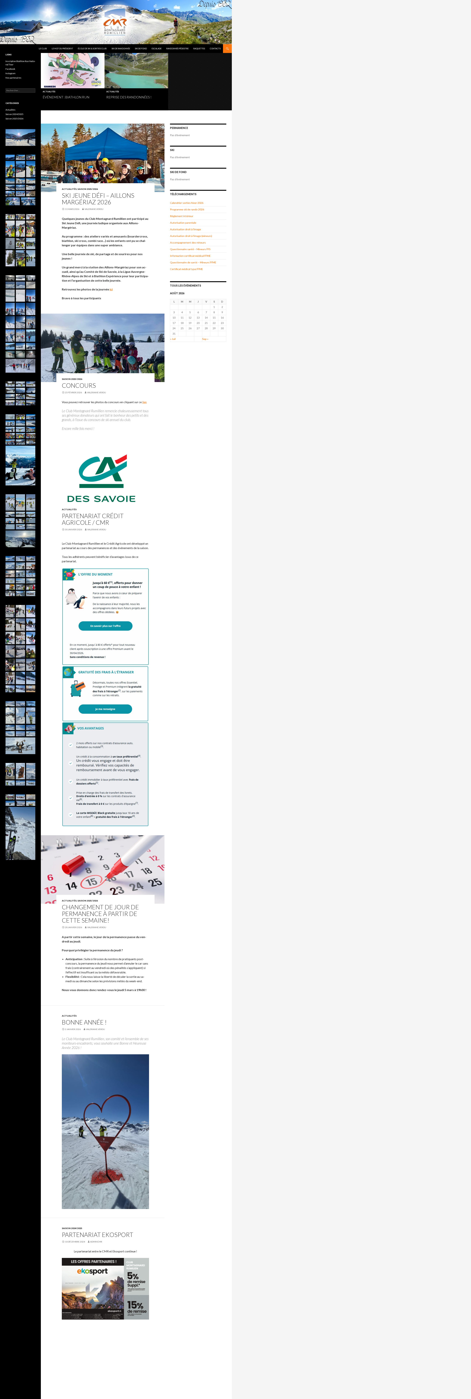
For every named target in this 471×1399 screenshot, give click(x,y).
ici (111, 289)
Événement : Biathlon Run (66, 97)
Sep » (205, 338)
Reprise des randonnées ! (128, 97)
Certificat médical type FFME (186, 269)
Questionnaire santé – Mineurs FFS (190, 249)
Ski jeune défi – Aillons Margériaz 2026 (98, 199)
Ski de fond (141, 48)
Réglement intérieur (181, 216)
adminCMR (96, 1241)
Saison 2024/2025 (72, 1228)
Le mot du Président (62, 48)
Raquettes (199, 48)
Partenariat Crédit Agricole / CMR (93, 519)
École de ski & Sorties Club (92, 48)
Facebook (10, 69)
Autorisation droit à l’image (185, 229)
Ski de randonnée (120, 48)
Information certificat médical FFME (190, 255)
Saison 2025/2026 (87, 189)
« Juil (173, 338)
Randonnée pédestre (177, 48)
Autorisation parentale (183, 222)
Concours (79, 385)
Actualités (49, 91)
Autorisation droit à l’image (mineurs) (191, 235)
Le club (43, 48)
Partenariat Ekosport (97, 1234)
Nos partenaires (13, 77)
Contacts (215, 48)
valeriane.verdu (93, 209)
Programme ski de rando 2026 (187, 209)
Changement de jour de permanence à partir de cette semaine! (100, 913)
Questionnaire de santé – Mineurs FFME (193, 262)
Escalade (157, 48)
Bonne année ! (84, 1022)
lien (144, 402)
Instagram (10, 73)
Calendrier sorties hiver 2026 (186, 202)
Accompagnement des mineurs (188, 242)
